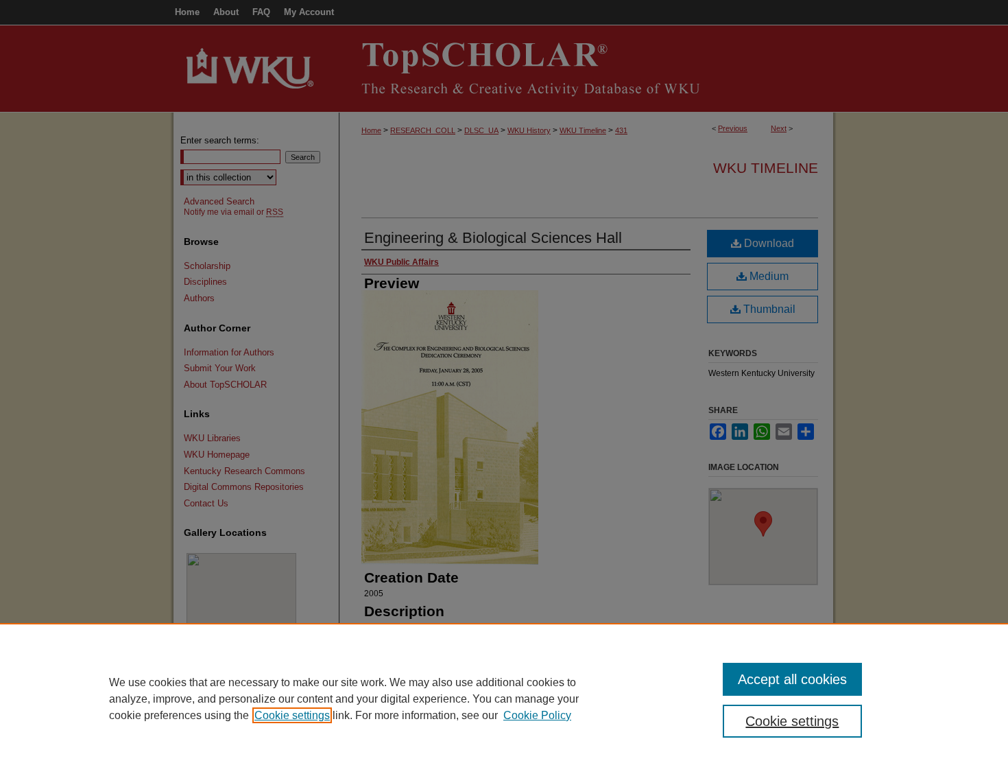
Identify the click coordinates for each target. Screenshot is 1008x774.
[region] (504, 698)
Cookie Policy (537, 715)
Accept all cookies (792, 679)
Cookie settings (292, 715)
